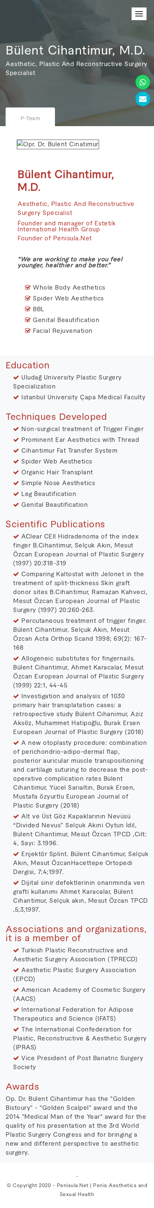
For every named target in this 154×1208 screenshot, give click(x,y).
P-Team (30, 118)
